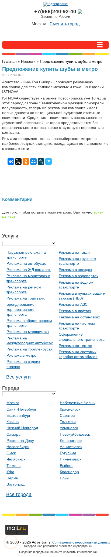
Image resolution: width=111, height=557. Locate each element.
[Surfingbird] (48, 161)
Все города (19, 494)
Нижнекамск (70, 459)
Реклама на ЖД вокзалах (28, 269)
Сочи (64, 478)
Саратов (67, 415)
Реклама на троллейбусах (29, 349)
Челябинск (15, 459)
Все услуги (18, 377)
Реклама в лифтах (75, 311)
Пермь (12, 478)
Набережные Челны (77, 403)
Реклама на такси (74, 252)
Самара (13, 434)
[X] (18, 161)
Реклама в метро (21, 355)
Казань (12, 422)
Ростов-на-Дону (20, 440)
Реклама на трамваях (25, 298)
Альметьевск (71, 447)
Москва (12, 403)
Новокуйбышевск (75, 434)
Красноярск (70, 409)
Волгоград (15, 484)
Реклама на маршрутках (27, 331)
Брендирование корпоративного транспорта (20, 309)
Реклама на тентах (75, 345)
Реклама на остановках (79, 317)
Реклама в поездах (75, 269)
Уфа (10, 472)
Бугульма (68, 453)
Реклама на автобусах (26, 263)
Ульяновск (69, 428)
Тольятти (68, 422)
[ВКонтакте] (11, 161)
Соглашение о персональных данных (81, 542)
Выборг (66, 465)
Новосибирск (17, 447)
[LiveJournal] (41, 161)
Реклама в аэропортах (78, 276)
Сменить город (64, 24)
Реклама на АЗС (73, 304)
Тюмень (13, 465)
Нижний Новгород (22, 428)
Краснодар (69, 472)
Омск (11, 453)
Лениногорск (71, 440)
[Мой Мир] (33, 161)
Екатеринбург (18, 415)
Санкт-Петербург (21, 409)
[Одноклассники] (26, 161)
